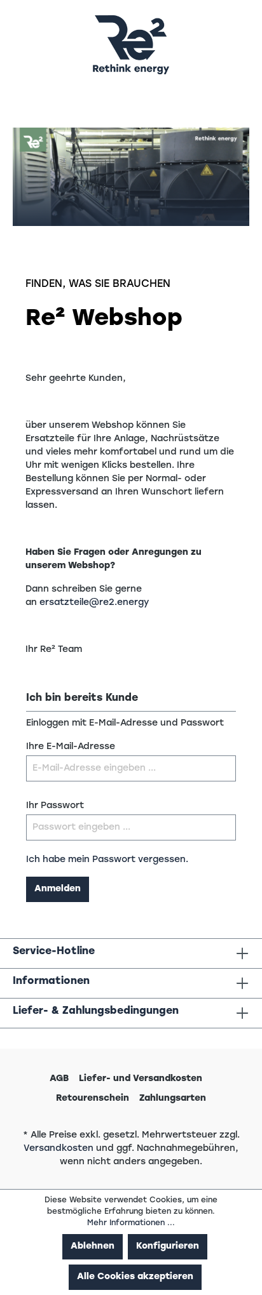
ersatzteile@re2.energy (94, 603)
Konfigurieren (167, 1246)
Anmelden (57, 889)
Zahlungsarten (172, 1098)
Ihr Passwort (55, 806)
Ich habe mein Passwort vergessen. (107, 860)
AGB (59, 1079)
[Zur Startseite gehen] (131, 44)
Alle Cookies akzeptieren (135, 1277)
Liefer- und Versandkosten (140, 1079)
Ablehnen (92, 1246)
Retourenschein (92, 1098)
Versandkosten (58, 1148)
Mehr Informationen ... (131, 1223)
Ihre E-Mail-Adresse (70, 747)
